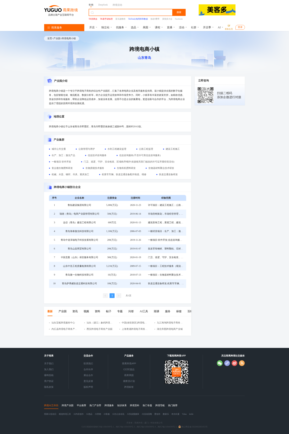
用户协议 (49, 381)
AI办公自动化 (118, 414)
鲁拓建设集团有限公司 (79, 205)
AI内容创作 (78, 414)
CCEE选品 (128, 369)
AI (219, 27)
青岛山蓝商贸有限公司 (79, 248)
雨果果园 (129, 375)
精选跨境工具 (65, 414)
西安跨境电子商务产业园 (99, 329)
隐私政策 (49, 387)
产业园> (57, 38)
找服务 (120, 27)
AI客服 (107, 414)
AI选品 (89, 414)
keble (191, 414)
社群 (193, 27)
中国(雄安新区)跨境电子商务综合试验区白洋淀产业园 (135, 322)
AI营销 (98, 414)
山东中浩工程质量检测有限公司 (79, 266)
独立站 (105, 27)
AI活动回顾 (147, 414)
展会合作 (88, 375)
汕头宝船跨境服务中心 (63, 322)
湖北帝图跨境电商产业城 (170, 329)
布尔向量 (175, 414)
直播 (169, 27)
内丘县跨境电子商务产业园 (64, 329)
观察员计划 (129, 381)
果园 (145, 27)
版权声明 (88, 387)
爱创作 (157, 414)
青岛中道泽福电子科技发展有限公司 (79, 240)
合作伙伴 (88, 369)
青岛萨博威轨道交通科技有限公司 (79, 283)
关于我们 (49, 363)
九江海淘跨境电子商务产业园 (170, 322)
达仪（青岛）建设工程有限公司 (79, 222)
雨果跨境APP (129, 363)
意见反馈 (88, 381)
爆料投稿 (49, 375)
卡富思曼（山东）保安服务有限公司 (79, 257)
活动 (181, 27)
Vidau (184, 414)
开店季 (207, 27)
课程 (157, 27)
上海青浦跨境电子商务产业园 (135, 329)
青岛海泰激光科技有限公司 (79, 231)
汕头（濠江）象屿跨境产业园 (99, 322)
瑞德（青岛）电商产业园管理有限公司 (79, 214)
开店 (92, 27)
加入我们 (49, 369)
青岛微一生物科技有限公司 (79, 275)
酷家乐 (166, 414)
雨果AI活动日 (50, 414)
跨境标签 (129, 387)
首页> (50, 38)
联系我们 (88, 363)
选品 (133, 27)
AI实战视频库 (133, 414)
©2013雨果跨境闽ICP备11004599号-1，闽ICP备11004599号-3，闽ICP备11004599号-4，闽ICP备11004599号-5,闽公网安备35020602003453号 (144, 427)
